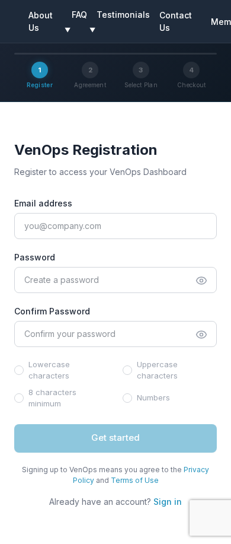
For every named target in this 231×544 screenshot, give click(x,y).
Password (34, 257)
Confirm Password (52, 311)
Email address (43, 203)
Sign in (167, 502)
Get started (115, 437)
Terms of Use (135, 480)
